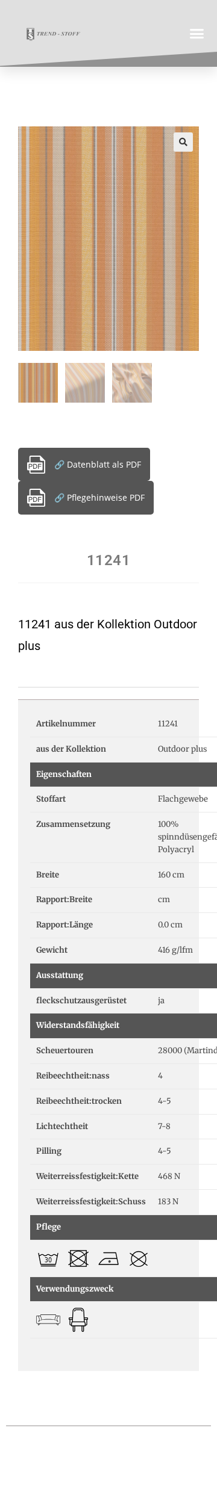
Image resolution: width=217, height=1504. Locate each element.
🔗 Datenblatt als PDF (97, 464)
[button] (197, 33)
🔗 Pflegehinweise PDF (99, 497)
